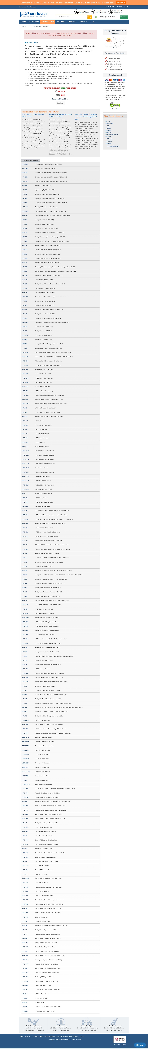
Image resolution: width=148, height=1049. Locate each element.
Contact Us (35, 1036)
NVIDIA (109, 132)
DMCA (82, 1036)
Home (24, 21)
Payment (59, 1036)
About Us (27, 1036)
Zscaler (109, 143)
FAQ (41, 1036)
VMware (109, 139)
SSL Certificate (115, 108)
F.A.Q (92, 21)
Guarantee (60, 21)
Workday (109, 141)
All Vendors (72, 21)
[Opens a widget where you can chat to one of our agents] (140, 1045)
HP (29, 26)
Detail (115, 48)
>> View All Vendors (113, 146)
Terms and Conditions (60, 99)
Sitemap (75, 1036)
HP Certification (36, 26)
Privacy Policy (67, 1036)
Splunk (109, 137)
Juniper (109, 130)
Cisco (108, 121)
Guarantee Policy (50, 1036)
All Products (34, 21)
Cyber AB (110, 124)
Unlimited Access (48, 21)
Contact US (83, 21)
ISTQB (109, 128)
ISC (108, 126)
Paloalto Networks (112, 134)
